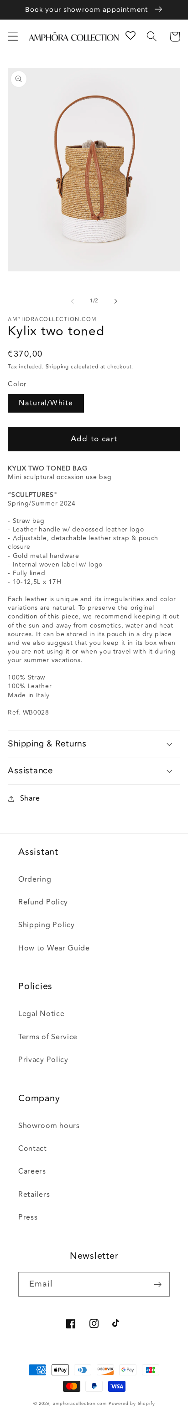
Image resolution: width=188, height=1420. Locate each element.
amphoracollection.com (80, 1403)
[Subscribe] (157, 1284)
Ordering (35, 879)
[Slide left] (73, 301)
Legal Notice (41, 1013)
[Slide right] (115, 301)
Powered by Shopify (132, 1403)
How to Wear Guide (54, 948)
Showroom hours (49, 1125)
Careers (32, 1171)
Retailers (34, 1194)
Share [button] (30, 798)
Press (27, 1217)
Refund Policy (43, 902)
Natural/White (46, 403)
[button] (13, 36)
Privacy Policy (43, 1059)
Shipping (57, 367)
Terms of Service (48, 1037)
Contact (32, 1148)
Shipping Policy (46, 924)
